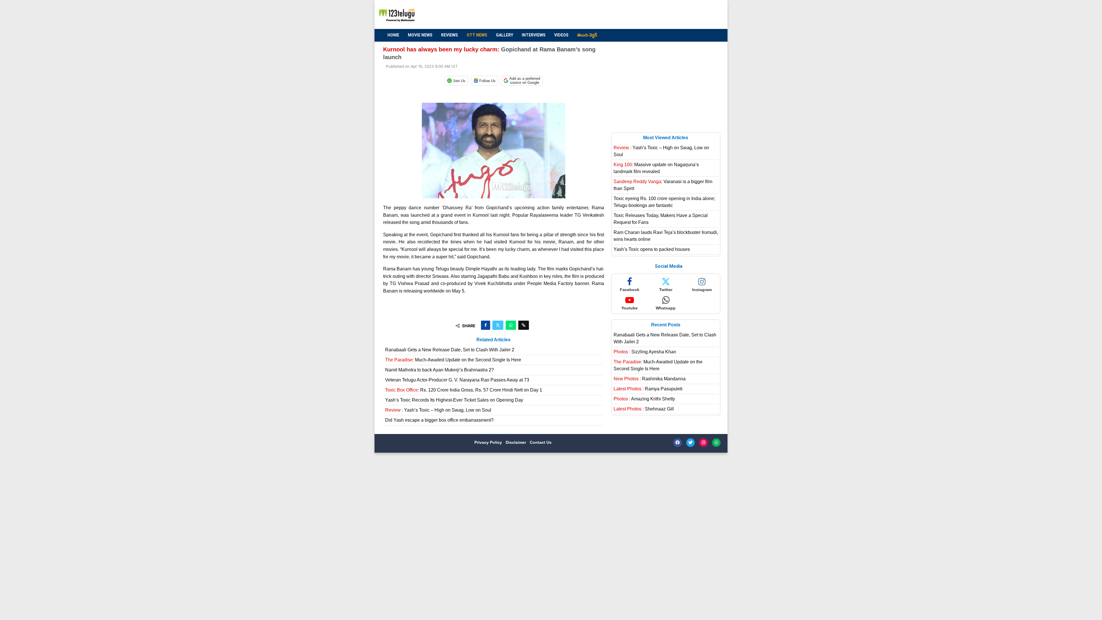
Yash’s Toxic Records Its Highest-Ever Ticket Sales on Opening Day (454, 400)
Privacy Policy (488, 442)
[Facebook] (677, 442)
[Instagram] (703, 442)
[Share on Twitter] (497, 325)
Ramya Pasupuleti (648, 388)
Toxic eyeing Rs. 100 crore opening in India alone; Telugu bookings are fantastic (664, 202)
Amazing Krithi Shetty (644, 398)
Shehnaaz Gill (644, 408)
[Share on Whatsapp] (511, 325)
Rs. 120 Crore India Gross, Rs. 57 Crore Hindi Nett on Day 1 (463, 390)
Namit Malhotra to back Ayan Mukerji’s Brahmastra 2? (439, 369)
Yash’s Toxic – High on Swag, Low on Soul (438, 410)
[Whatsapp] (716, 442)
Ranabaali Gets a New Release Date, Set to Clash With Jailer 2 (449, 349)
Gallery (504, 35)
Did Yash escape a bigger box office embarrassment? (439, 420)
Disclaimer (516, 442)
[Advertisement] (614, 15)
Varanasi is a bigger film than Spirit (663, 185)
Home (393, 35)
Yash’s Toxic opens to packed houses (652, 249)
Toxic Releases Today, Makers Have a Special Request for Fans (661, 219)
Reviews (449, 35)
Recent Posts (665, 324)
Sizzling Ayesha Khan (645, 351)
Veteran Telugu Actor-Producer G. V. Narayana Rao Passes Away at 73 (457, 379)
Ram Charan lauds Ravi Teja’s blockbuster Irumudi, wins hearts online (666, 236)
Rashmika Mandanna (650, 378)
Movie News (420, 35)
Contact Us (541, 442)
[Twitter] (690, 442)
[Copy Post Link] (523, 325)
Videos (561, 35)
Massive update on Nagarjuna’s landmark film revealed (656, 168)
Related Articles (493, 339)
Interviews (534, 35)
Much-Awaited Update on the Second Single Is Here (453, 359)
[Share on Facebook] (485, 325)
